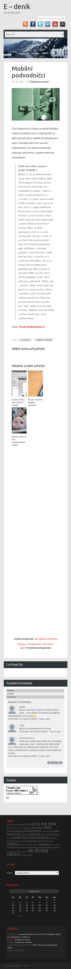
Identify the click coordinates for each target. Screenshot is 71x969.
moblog (42, 837)
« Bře (19, 916)
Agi (8, 824)
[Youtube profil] (55, 24)
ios (23, 834)
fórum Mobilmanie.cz (32, 326)
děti (47, 827)
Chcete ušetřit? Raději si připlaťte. (35, 402)
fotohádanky (15, 831)
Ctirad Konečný (26, 738)
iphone (35, 834)
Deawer (10, 828)
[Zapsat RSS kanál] (25, 24)
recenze (49, 841)
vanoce (11, 847)
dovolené (37, 827)
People (10, 691)
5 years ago (44, 719)
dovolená (27, 828)
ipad (27, 834)
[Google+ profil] (62, 24)
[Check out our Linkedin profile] (48, 24)
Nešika (10, 942)
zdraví (25, 851)
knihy (57, 834)
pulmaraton (32, 841)
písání (42, 841)
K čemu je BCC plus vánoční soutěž (18, 402)
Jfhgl (21, 725)
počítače (21, 841)
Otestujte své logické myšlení (22, 719)
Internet (14, 834)
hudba (55, 831)
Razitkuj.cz (12, 934)
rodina (12, 844)
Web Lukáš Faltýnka (16, 950)
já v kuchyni (47, 834)
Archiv (9, 873)
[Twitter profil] (40, 24)
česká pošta (26, 855)
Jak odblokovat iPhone (45, 638)
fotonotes (32, 831)
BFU (27, 824)
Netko (10, 940)
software (22, 845)
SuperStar (45, 844)
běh (32, 824)
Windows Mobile (24, 847)
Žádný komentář (39, 81)
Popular (11, 697)
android (14, 824)
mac (9, 838)
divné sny (18, 828)
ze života (38, 850)
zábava (13, 854)
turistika (56, 844)
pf (16, 840)
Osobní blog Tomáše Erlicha (19, 945)
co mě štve (25, 340)
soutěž (29, 845)
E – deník (17, 6)
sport (35, 844)
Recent (10, 694)
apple (21, 824)
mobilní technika (44, 340)
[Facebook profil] (33, 24)
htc (50, 831)
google (45, 831)
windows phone (14, 851)
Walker (22, 707)
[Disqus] (36, 494)
